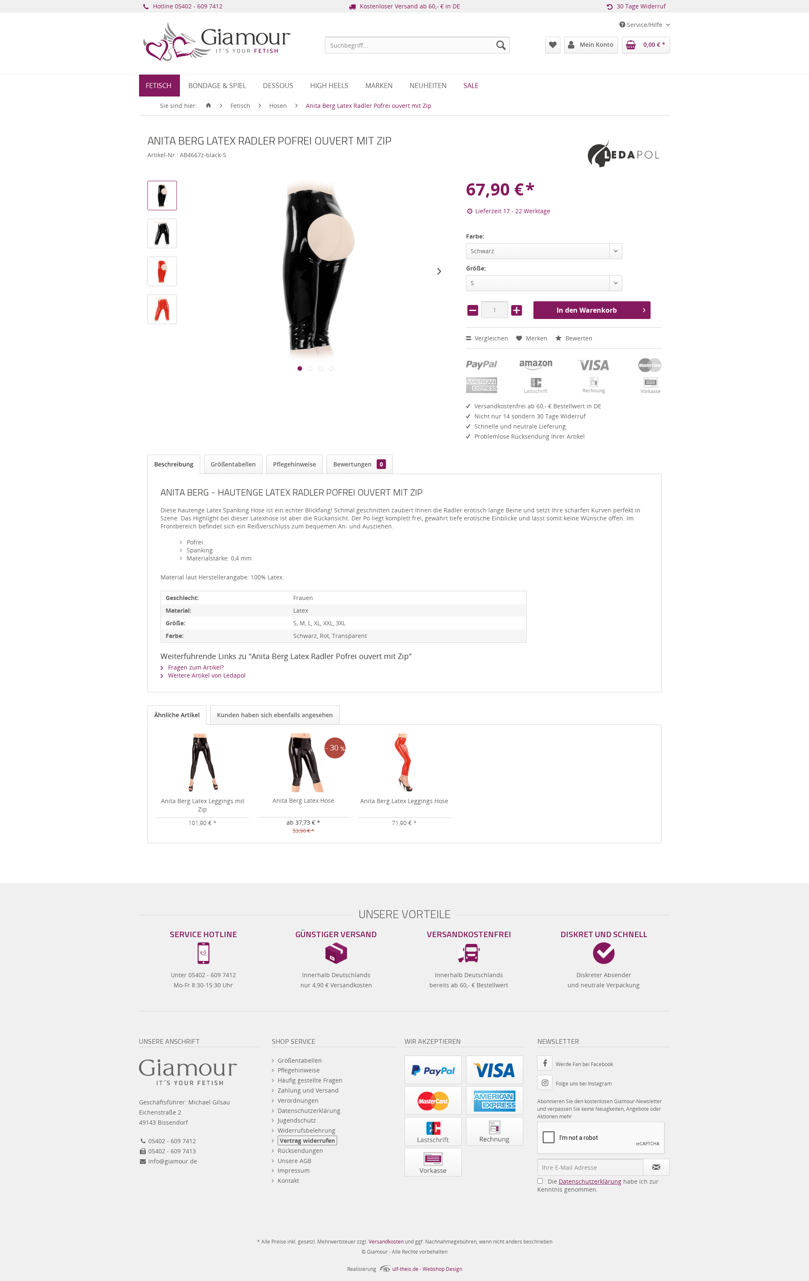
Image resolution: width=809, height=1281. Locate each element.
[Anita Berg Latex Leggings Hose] (404, 763)
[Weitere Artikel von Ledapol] (624, 153)
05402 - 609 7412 (198, 6)
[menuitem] (417, 45)
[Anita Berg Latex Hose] (303, 762)
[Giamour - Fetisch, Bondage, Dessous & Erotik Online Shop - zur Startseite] (217, 53)
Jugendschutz (297, 1120)
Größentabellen (233, 464)
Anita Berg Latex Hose (303, 800)
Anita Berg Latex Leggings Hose (404, 801)
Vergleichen (490, 338)
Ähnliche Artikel (177, 715)
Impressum (294, 1170)
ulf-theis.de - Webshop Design (427, 1269)
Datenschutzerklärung (309, 1111)
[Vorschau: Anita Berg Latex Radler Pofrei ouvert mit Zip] (162, 195)
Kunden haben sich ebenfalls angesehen (275, 715)
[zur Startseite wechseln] (208, 105)
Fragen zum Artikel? (195, 667)
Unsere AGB (294, 1161)
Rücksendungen (300, 1151)
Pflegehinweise (294, 464)
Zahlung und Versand (308, 1090)
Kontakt (288, 1180)
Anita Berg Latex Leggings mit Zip (202, 805)
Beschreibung (173, 464)
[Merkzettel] (552, 45)
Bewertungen (358, 464)
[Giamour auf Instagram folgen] (546, 1083)
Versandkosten (386, 1241)
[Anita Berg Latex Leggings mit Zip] (202, 763)
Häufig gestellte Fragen (310, 1080)
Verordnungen (298, 1100)
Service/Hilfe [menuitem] (644, 25)
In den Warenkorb (587, 310)
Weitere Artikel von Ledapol (206, 675)
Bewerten (578, 338)
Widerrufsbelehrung (306, 1130)
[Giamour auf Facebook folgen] (546, 1064)
